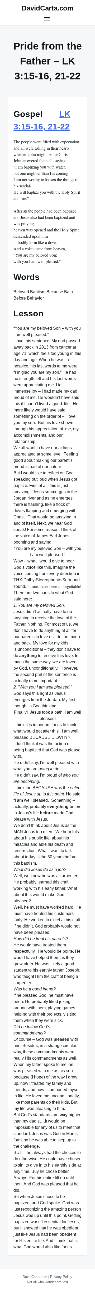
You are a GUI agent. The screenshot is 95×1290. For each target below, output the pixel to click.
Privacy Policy (61, 1277)
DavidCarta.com (47, 8)
